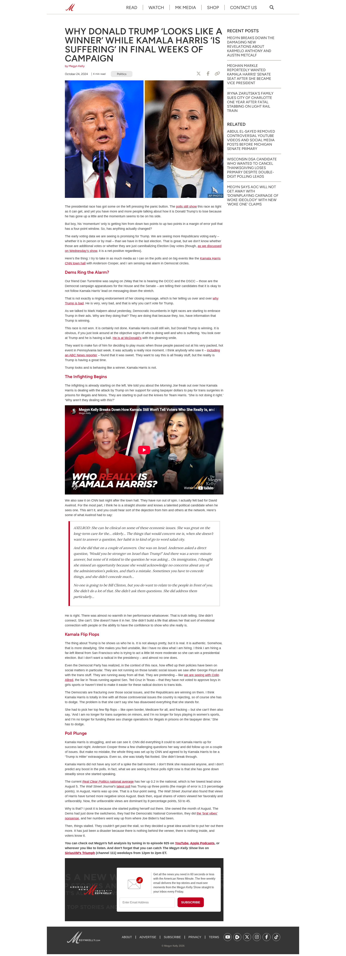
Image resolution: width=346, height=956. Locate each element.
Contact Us (243, 7)
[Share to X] (198, 73)
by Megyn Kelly (75, 66)
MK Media (185, 7)
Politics (121, 74)
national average (108, 781)
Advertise (147, 937)
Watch (156, 7)
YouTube (181, 843)
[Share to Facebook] (208, 73)
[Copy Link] (217, 73)
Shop (213, 7)
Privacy (194, 937)
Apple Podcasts (202, 843)
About (127, 937)
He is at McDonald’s (127, 338)
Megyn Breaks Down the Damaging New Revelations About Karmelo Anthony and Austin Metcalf (250, 46)
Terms (214, 937)
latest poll (123, 786)
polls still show (186, 206)
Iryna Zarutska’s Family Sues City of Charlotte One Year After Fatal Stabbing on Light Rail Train (250, 102)
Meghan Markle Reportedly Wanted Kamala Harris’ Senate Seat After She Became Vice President (249, 74)
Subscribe (172, 937)
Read (131, 7)
